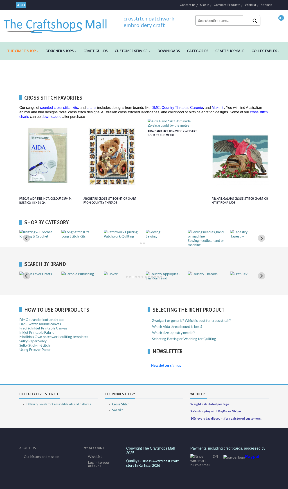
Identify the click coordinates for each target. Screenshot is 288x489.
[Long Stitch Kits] (75, 232)
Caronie (196, 108)
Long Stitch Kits (73, 236)
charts (91, 108)
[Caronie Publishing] (77, 274)
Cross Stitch (120, 404)
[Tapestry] (239, 232)
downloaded (51, 117)
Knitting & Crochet (33, 236)
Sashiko (118, 410)
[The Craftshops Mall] (58, 24)
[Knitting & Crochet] (35, 232)
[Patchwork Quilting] (121, 232)
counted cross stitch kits (59, 108)
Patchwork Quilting (119, 236)
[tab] (141, 243)
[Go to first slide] (261, 238)
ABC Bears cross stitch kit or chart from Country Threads (110, 201)
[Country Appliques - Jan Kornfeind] (165, 278)
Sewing (151, 236)
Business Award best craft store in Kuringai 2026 (152, 463)
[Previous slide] (26, 238)
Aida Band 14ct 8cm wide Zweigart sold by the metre (172, 133)
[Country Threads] (203, 274)
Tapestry (237, 236)
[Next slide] (261, 275)
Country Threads (175, 108)
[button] (23, 51)
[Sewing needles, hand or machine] (207, 236)
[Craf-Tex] (239, 274)
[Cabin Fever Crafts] (35, 274)
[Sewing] (153, 232)
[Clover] (111, 274)
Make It (217, 108)
